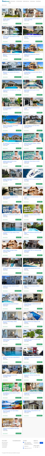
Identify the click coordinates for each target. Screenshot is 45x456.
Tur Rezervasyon (32, 1)
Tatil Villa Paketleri (19, 1)
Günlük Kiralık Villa (26, 1)
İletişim (10, 2)
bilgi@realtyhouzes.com (28, 448)
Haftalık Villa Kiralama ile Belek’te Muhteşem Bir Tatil (10, 180)
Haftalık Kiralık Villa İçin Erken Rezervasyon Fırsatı (10, 162)
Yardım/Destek (38, 1)
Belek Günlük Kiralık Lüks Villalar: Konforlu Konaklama (10, 126)
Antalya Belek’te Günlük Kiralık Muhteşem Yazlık (10, 376)
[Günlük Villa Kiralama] (5, 1)
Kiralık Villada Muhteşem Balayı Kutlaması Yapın (10, 251)
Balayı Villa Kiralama (12, 1)
